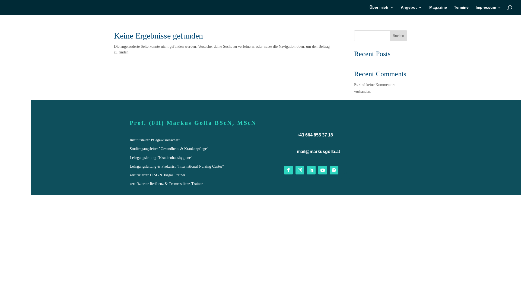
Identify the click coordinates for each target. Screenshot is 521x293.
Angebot (409, 7)
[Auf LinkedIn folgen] (311, 170)
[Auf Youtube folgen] (322, 170)
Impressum (486, 7)
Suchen (398, 36)
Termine (461, 7)
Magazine (438, 7)
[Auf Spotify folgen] (334, 170)
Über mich (379, 7)
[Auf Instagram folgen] (300, 170)
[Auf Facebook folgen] (288, 170)
